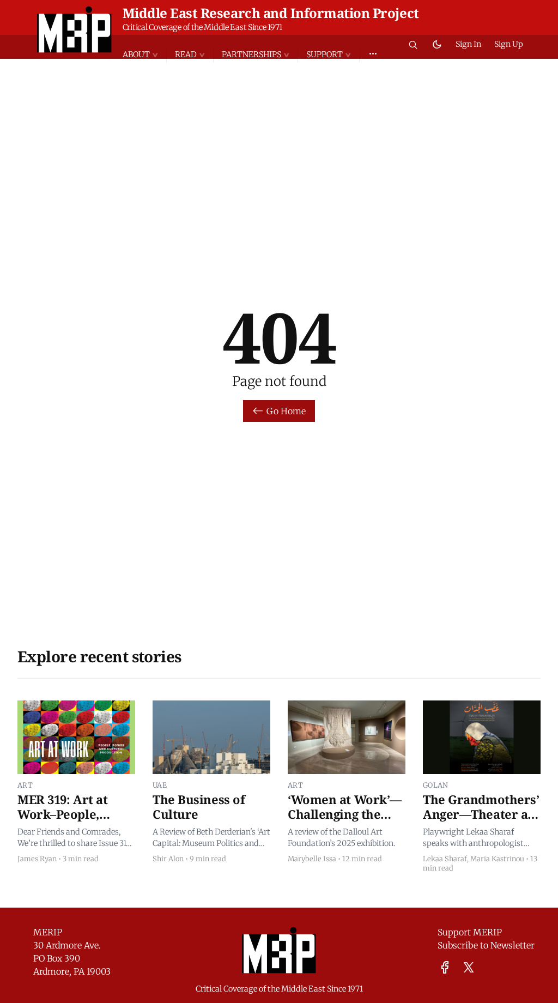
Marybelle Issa (312, 858)
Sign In (468, 44)
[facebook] (445, 967)
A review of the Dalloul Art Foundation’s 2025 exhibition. (341, 838)
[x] (468, 967)
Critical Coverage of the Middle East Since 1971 (202, 27)
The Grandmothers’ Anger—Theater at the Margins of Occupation (481, 822)
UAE (160, 785)
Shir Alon (168, 858)
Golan (435, 785)
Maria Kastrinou (497, 858)
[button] (144, 55)
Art (25, 785)
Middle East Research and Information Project (271, 13)
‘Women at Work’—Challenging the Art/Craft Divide (345, 814)
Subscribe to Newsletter (486, 945)
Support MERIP (470, 932)
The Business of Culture (199, 807)
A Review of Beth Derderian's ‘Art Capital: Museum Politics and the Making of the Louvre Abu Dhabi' (211, 838)
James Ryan (37, 858)
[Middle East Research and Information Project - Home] (74, 29)
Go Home (286, 411)
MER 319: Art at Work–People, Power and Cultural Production (75, 822)
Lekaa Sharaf (445, 858)
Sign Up (508, 44)
